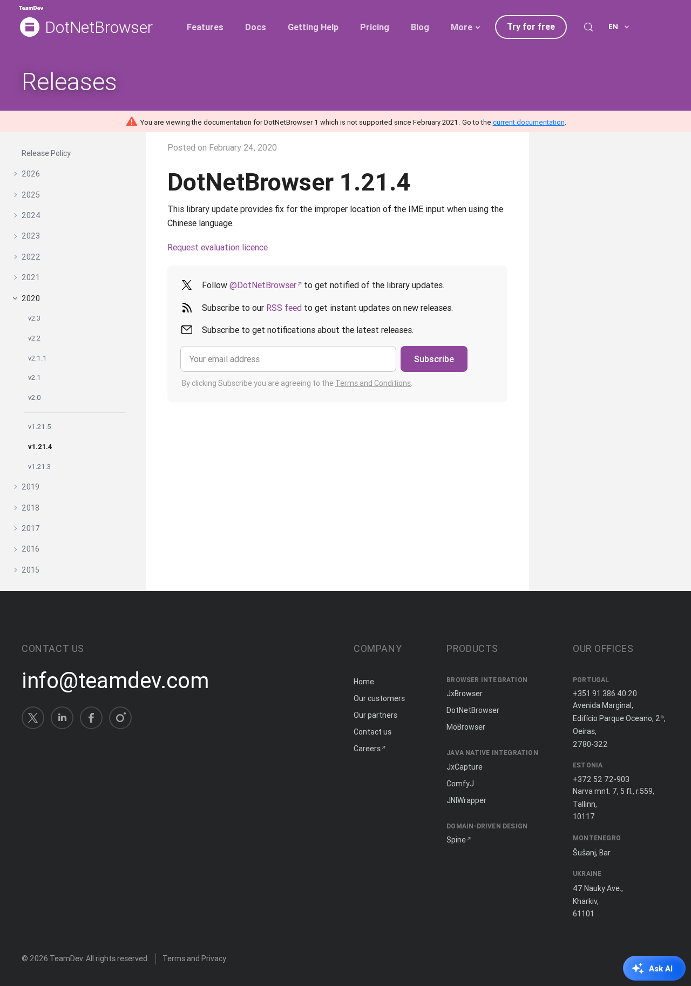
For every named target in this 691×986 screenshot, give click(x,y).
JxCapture (464, 767)
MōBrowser (465, 727)
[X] (33, 717)
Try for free (531, 26)
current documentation (529, 122)
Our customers (379, 698)
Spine (456, 840)
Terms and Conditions (373, 383)
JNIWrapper (466, 800)
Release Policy (46, 153)
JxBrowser (464, 693)
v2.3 (34, 318)
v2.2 (34, 338)
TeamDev (66, 958)
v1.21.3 (39, 466)
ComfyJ (460, 783)
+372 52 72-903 (601, 779)
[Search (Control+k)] (588, 27)
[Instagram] (120, 717)
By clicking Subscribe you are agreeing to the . (297, 383)
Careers (367, 748)
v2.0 (34, 397)
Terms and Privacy (194, 958)
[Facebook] (91, 717)
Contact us (372, 732)
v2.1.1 (37, 358)
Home (364, 681)
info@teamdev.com (115, 680)
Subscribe (434, 358)
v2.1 (34, 377)
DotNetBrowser (99, 27)
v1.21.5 (39, 426)
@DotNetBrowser (262, 285)
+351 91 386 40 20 (605, 693)
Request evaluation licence (217, 247)
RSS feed (284, 307)
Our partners (375, 715)
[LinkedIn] (62, 717)
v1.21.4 (40, 446)
